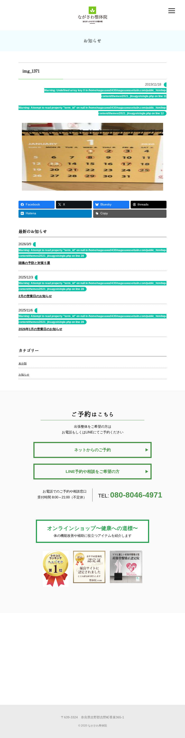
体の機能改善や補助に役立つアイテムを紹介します (92, 531)
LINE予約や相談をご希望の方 (93, 471)
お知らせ (23, 374)
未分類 (22, 363)
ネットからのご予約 (92, 450)
